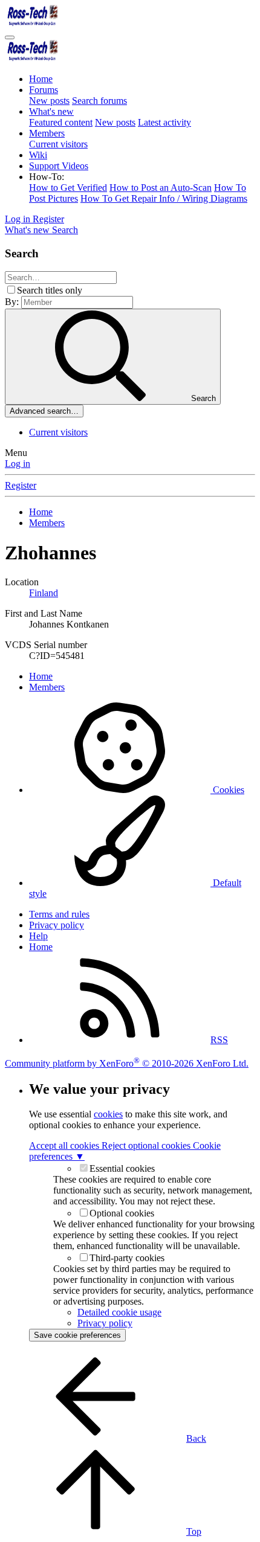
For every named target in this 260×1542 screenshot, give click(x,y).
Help (38, 936)
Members (47, 133)
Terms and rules (59, 914)
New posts (49, 100)
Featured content (61, 122)
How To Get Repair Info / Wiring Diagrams (163, 198)
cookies (108, 1114)
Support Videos (58, 166)
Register (20, 485)
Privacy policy (56, 925)
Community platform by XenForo (127, 1063)
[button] (46, 177)
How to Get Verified (68, 187)
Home (41, 79)
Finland (43, 593)
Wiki (38, 155)
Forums (43, 90)
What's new (51, 111)
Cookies (227, 790)
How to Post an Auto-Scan (160, 187)
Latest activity (164, 122)
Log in (17, 463)
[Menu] (10, 37)
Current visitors (58, 144)
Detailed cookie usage (119, 1312)
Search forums (99, 100)
